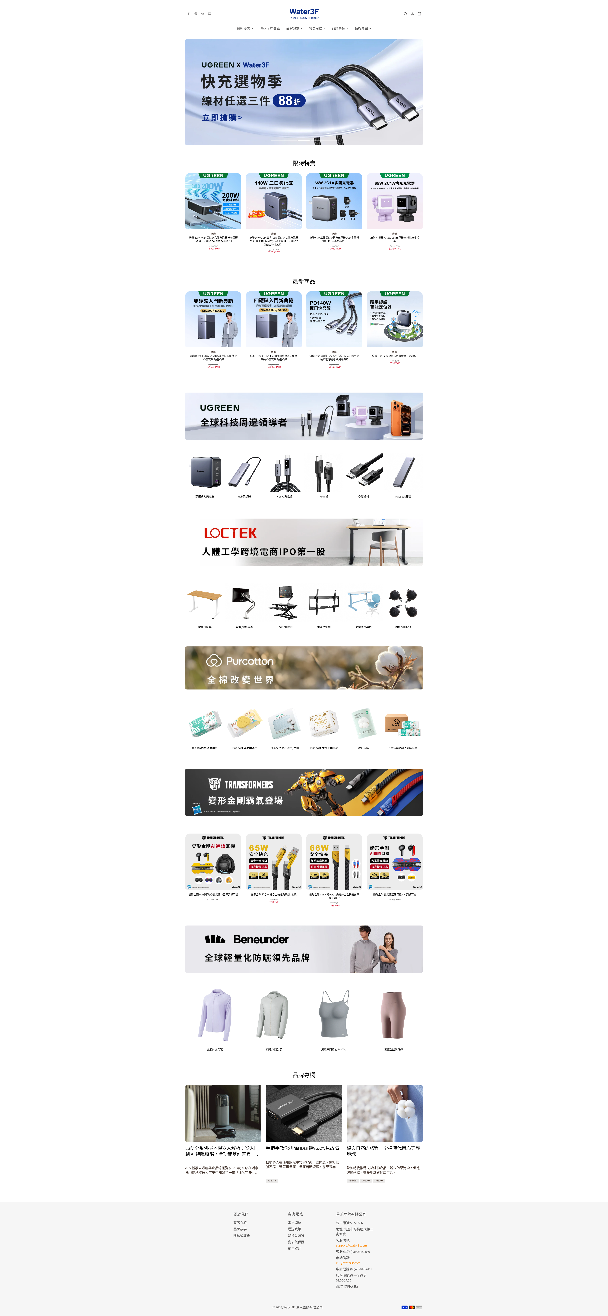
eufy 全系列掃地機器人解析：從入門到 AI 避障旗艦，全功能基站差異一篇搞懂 (222, 1151)
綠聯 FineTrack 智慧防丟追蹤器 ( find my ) (394, 356)
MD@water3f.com (348, 1263)
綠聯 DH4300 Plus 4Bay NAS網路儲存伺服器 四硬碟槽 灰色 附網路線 (273, 357)
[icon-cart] (419, 13)
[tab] (277, 141)
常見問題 (294, 1222)
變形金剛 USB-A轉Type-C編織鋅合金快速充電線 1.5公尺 (334, 896)
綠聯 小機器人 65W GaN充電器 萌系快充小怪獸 (394, 239)
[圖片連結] (304, 416)
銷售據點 (294, 1248)
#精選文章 (272, 1180)
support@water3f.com (351, 1245)
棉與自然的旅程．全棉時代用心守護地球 (383, 1151)
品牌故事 (240, 1229)
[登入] (412, 13)
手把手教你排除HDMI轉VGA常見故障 (302, 1148)
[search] (405, 13)
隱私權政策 (241, 1235)
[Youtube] (202, 13)
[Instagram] (195, 13)
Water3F (289, 1307)
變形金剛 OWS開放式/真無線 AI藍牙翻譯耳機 (213, 894)
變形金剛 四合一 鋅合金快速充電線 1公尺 (274, 894)
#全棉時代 (352, 1180)
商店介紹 (240, 1222)
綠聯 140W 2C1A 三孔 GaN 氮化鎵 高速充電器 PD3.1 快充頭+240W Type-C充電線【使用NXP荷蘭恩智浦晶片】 (274, 241)
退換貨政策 (296, 1235)
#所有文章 (365, 1180)
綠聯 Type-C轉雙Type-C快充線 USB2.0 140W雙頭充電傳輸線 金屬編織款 (334, 357)
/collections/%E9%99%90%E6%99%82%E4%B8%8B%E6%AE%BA (230, 41)
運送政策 (294, 1229)
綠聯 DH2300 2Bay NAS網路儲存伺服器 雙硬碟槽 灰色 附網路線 (213, 357)
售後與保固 (296, 1242)
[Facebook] (188, 13)
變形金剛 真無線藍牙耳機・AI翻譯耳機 (394, 894)
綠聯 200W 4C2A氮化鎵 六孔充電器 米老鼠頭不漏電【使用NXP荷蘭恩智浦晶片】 (213, 239)
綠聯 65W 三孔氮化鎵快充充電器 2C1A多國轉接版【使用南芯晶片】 (334, 239)
